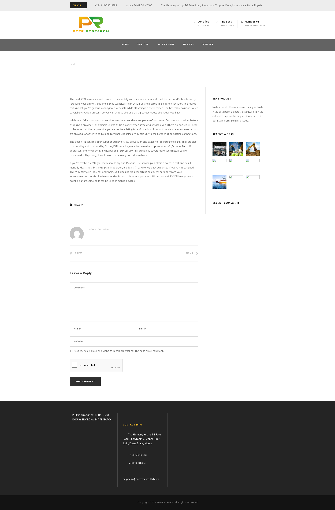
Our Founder (166, 45)
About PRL (143, 45)
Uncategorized (100, 69)
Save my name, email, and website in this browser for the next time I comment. (119, 351)
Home (125, 45)
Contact (208, 45)
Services (188, 45)
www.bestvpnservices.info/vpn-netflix (163, 146)
